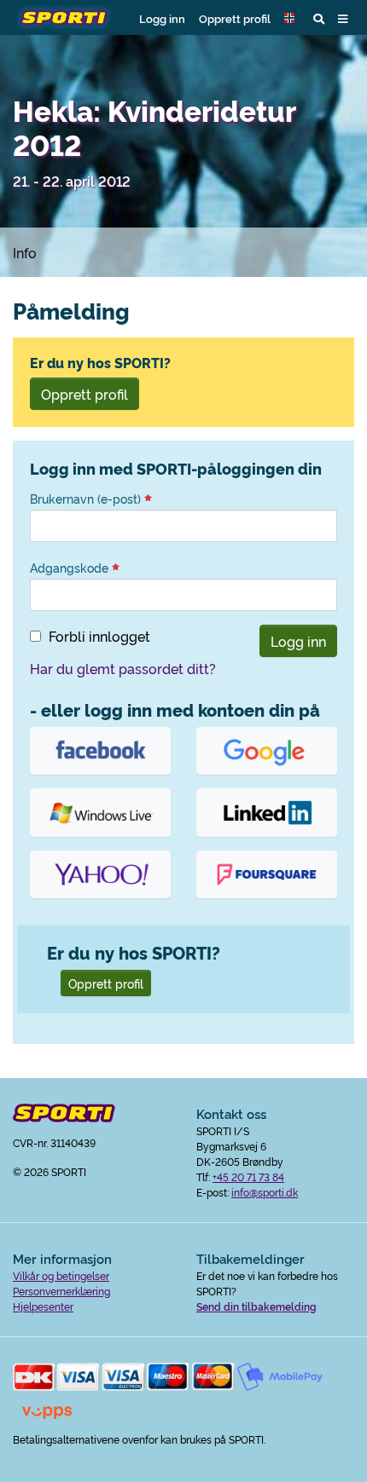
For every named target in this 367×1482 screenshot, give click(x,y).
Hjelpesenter (43, 1306)
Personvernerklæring (61, 1290)
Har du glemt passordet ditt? (123, 668)
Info (25, 252)
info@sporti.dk (264, 1192)
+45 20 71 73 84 (248, 1176)
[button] (291, 17)
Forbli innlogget (99, 635)
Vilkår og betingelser (61, 1275)
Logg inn (162, 18)
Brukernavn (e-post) (87, 498)
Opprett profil (235, 18)
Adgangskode (71, 567)
